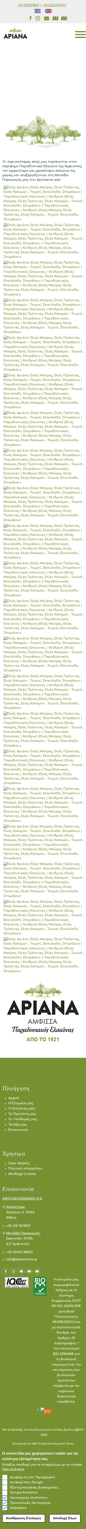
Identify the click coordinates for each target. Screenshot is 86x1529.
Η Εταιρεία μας (20, 1103)
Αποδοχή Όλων (64, 1518)
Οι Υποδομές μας (22, 1119)
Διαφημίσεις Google (26, 1482)
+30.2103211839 (28, 5)
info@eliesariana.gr (22, 1259)
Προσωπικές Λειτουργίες (30, 1503)
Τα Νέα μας (17, 1124)
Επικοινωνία (18, 1130)
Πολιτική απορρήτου (25, 1168)
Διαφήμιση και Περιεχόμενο (32, 1477)
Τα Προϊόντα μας (22, 1114)
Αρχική (13, 1098)
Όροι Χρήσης (19, 1163)
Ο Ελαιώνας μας (21, 1108)
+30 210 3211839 (18, 1226)
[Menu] (77, 33)
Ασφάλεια (18, 1508)
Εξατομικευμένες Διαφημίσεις (34, 1487)
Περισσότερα (13, 1469)
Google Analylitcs (24, 1492)
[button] (44, 203)
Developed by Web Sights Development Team (43, 1443)
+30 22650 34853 (19, 1252)
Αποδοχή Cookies (22, 1174)
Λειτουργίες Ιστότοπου (29, 1497)
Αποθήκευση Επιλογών (23, 1518)
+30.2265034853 (54, 5)
